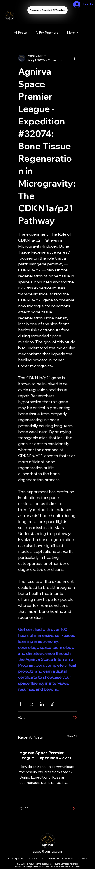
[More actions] (74, 58)
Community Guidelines (59, 858)
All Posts (20, 33)
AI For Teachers (47, 33)
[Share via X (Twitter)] (31, 704)
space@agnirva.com (47, 851)
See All (72, 736)
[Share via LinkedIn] (42, 704)
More (71, 33)
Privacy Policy (16, 858)
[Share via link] (53, 704)
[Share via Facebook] (20, 704)
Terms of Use (36, 858)
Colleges (81, 858)
